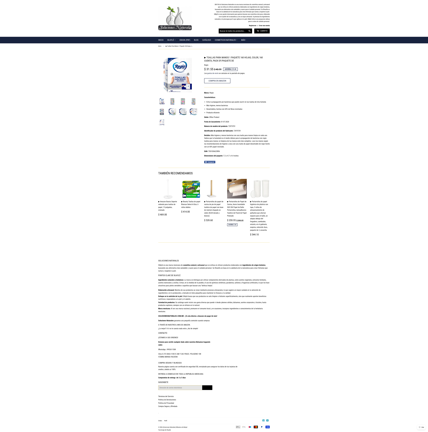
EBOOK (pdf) (185, 40)
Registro (207, 388)
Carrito (264, 31)
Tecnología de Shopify (164, 430)
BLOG (196, 40)
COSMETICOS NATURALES (225, 40)
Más (243, 40)
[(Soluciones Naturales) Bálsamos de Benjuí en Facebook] (263, 421)
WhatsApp (162, 349)
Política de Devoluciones (167, 400)
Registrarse (252, 25)
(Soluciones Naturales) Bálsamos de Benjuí (175, 427)
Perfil (165, 421)
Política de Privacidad (166, 403)
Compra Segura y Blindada (167, 406)
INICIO (161, 40)
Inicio (159, 46)
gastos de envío (213, 73)
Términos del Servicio (166, 396)
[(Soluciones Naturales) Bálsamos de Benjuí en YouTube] (267, 421)
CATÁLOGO (206, 40)
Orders (160, 421)
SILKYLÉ (170, 40)
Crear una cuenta (264, 25)
